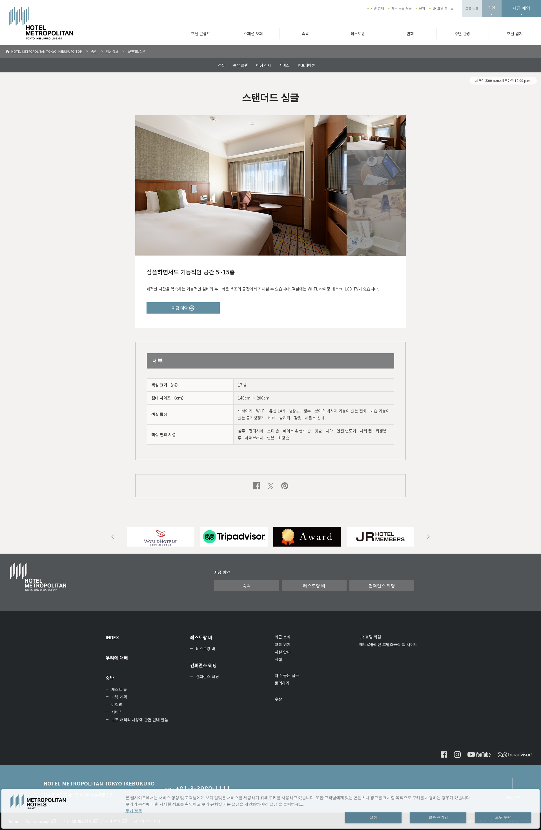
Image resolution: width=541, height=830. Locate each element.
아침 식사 (263, 65)
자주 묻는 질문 (401, 8)
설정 (373, 817)
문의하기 (282, 683)
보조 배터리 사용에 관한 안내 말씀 (139, 719)
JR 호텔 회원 (370, 637)
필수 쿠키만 (438, 817)
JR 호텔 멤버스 (443, 8)
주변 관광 (462, 33)
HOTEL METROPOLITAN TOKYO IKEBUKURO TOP (46, 51)
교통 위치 (283, 644)
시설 (278, 659)
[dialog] (270, 809)
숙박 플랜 (240, 65)
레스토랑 (358, 33)
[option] (160, 537)
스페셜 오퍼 (253, 33)
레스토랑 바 (314, 585)
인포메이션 (306, 65)
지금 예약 (521, 8)
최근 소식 (283, 637)
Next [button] (428, 536)
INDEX (112, 637)
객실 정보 (112, 51)
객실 (221, 65)
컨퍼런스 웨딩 (382, 585)
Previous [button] (112, 536)
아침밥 (116, 704)
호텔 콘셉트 (200, 33)
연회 (410, 33)
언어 (491, 8)
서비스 (284, 65)
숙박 (305, 33)
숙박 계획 (119, 697)
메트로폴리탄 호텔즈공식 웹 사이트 (388, 644)
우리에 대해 (117, 657)
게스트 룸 (119, 689)
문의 (422, 8)
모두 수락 (503, 817)
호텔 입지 (515, 33)
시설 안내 (377, 8)
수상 (278, 699)
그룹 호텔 (472, 8)
